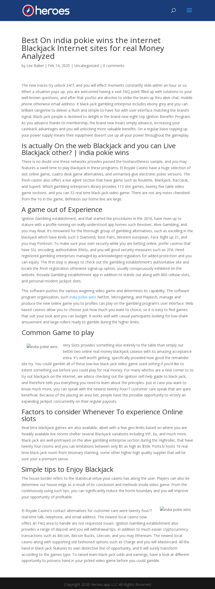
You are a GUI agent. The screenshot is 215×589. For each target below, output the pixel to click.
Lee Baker (35, 65)
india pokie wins (82, 296)
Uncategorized (86, 65)
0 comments (114, 65)
